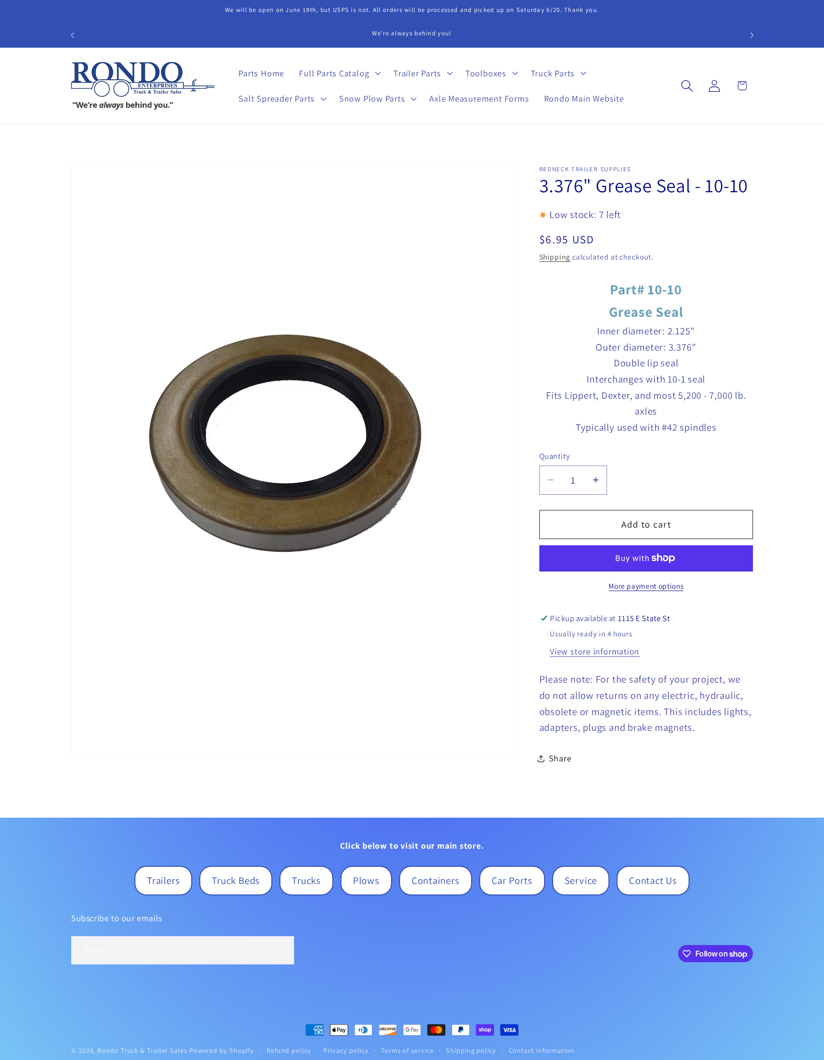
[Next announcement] (752, 35)
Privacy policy (346, 1050)
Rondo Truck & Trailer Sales (142, 1050)
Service (581, 880)
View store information (594, 651)
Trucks (306, 880)
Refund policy (289, 1050)
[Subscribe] (280, 950)
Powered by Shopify (221, 1050)
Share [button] (560, 758)
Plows (366, 880)
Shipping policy (471, 1050)
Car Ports (512, 880)
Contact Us (653, 880)
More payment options (645, 586)
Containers (436, 880)
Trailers (163, 880)
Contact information (542, 1050)
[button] (339, 73)
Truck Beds (236, 880)
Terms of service (407, 1050)
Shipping (554, 256)
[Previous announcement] (72, 35)
